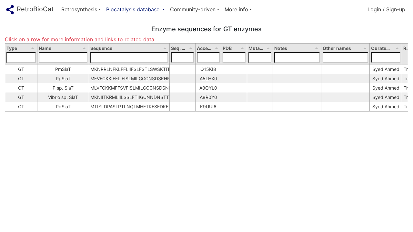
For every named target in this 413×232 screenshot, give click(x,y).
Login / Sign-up (386, 9)
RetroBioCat (34, 9)
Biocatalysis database (133, 9)
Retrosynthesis (79, 9)
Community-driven (193, 9)
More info (236, 9)
